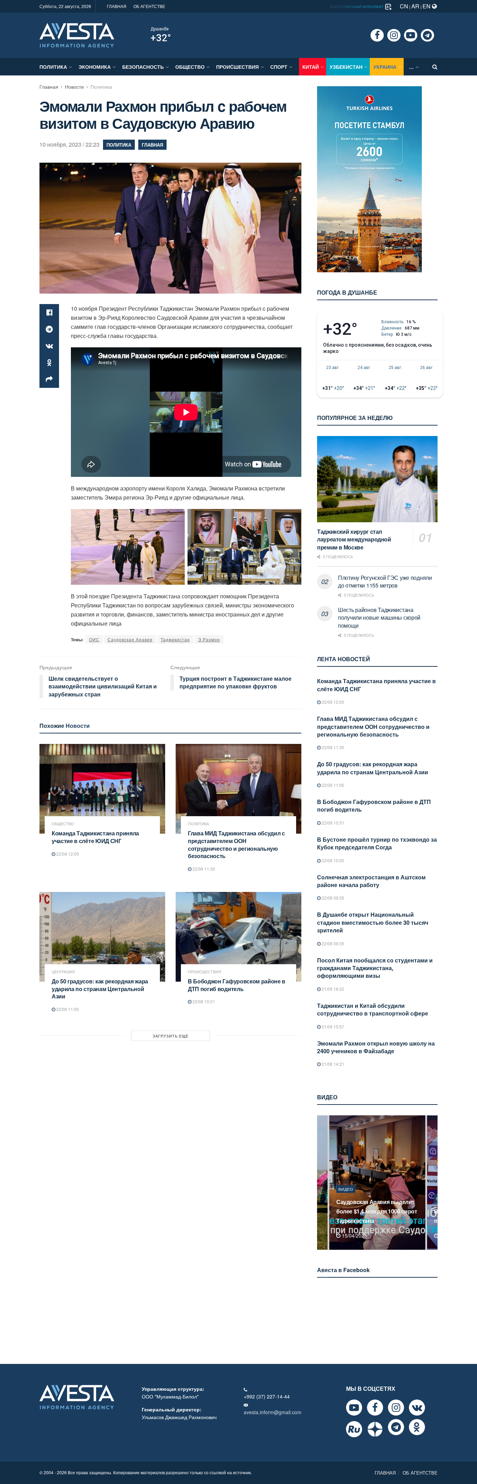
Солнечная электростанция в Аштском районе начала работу (371, 881)
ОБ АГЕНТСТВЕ (149, 6)
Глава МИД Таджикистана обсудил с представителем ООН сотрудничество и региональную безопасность (236, 844)
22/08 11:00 (67, 1009)
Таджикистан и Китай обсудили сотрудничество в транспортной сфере (372, 1009)
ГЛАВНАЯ (116, 6)
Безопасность (143, 66)
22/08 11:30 (203, 869)
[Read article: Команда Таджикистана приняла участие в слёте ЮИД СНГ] (102, 789)
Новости (74, 86)
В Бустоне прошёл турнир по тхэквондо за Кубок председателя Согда (377, 843)
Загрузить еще (171, 1036)
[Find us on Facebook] (377, 35)
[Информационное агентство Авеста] (76, 34)
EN (427, 6)
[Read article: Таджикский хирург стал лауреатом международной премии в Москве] (377, 479)
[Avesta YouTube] (354, 1408)
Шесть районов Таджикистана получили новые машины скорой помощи (379, 617)
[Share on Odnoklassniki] (49, 362)
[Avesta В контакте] (417, 1408)
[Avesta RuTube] (354, 1429)
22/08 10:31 (203, 1001)
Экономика (95, 66)
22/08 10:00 (332, 860)
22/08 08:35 (332, 943)
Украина (384, 66)
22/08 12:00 (67, 854)
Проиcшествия (237, 66)
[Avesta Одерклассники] (417, 1427)
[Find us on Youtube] (410, 35)
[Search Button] (435, 66)
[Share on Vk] (49, 346)
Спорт (278, 66)
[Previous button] (321, 1182)
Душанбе (160, 29)
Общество (190, 66)
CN (404, 6)
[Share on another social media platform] (49, 379)
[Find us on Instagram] (394, 35)
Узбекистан (346, 66)
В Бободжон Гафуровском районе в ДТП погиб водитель (236, 985)
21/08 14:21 (332, 1064)
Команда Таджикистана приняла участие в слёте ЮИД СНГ (95, 837)
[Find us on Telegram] (427, 35)
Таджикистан (175, 639)
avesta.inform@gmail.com (272, 1412)
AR (415, 6)
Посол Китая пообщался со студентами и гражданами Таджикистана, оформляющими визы (375, 968)
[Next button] (433, 1182)
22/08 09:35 (332, 898)
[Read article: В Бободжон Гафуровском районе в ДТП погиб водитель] (238, 937)
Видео (345, 1198)
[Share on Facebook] (49, 312)
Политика (53, 66)
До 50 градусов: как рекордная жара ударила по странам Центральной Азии (100, 988)
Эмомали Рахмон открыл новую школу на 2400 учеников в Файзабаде (376, 1047)
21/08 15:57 (332, 1026)
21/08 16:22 (332, 989)
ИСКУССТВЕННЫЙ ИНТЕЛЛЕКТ (357, 6)
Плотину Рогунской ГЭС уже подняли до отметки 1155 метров (385, 581)
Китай (310, 66)
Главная (48, 86)
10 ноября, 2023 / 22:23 (69, 144)
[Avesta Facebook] (375, 1408)
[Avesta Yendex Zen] (375, 1429)
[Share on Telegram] (49, 329)
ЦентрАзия (63, 972)
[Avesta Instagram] (396, 1408)
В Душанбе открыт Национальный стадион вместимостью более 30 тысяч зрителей (372, 922)
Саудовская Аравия (130, 639)
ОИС (94, 639)
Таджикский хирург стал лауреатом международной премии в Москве (354, 539)
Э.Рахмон (209, 639)
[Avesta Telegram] (396, 1427)
